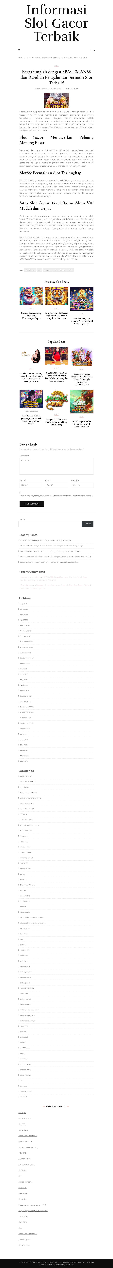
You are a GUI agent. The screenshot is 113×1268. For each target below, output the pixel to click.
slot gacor (47, 270)
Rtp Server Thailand (27, 885)
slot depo (24, 961)
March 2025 (24, 691)
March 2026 (24, 625)
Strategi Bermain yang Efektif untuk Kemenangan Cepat (31, 316)
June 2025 (24, 674)
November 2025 (26, 647)
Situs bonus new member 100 (32, 1205)
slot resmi (24, 1037)
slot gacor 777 (25, 999)
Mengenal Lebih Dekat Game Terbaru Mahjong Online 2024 (56, 422)
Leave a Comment (71, 88)
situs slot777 (24, 928)
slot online (24, 1026)
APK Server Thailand (28, 782)
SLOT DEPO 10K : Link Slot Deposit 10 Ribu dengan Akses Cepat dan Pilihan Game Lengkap (55, 557)
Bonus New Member (28, 793)
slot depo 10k (25, 966)
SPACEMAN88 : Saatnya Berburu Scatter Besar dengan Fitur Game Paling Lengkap (52, 546)
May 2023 (24, 761)
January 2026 (25, 636)
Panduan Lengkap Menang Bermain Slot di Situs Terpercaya (82, 321)
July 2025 (23, 669)
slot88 (70, 270)
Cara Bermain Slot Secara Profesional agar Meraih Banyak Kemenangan (56, 316)
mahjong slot (25, 847)
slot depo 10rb (25, 972)
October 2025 (25, 653)
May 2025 (23, 680)
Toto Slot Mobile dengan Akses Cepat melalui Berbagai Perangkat (45, 540)
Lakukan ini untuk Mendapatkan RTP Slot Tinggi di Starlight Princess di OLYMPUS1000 (81, 379)
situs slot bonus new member (31, 918)
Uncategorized (31, 411)
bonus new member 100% (30, 798)
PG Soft (23, 879)
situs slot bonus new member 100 (33, 923)
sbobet (23, 890)
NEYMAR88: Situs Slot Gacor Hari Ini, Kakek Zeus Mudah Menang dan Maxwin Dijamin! (56, 377)
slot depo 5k (25, 983)
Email (48, 480)
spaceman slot (26, 1064)
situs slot (22, 1188)
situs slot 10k (25, 912)
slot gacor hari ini (59, 270)
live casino (24, 841)
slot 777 (23, 945)
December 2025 (26, 642)
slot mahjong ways (27, 1015)
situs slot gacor (30, 270)
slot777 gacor (25, 1048)
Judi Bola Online (26, 820)
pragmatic (23, 1130)
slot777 (23, 1042)
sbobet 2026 (25, 896)
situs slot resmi (25, 1182)
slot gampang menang (29, 1010)
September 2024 (26, 723)
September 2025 (26, 658)
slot (56, 65)
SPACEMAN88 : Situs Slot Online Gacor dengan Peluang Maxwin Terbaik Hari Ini (51, 551)
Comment (24, 456)
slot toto (22, 1170)
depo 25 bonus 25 (27, 809)
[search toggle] (94, 50)
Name (23, 480)
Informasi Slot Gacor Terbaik (56, 23)
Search (21, 519)
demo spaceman (27, 803)
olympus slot (24, 1159)
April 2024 (24, 750)
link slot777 (24, 836)
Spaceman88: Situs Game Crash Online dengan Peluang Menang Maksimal (49, 562)
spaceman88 (25, 1070)
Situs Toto (24, 934)
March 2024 (24, 756)
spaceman (24, 1059)
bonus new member (30, 577)
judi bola (23, 814)
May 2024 (24, 745)
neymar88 (24, 863)
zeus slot (23, 1097)
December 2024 (26, 707)
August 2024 (25, 729)
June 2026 (24, 609)
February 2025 (25, 696)
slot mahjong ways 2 (28, 1021)
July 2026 (23, 604)
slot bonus (24, 956)
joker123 (22, 1153)
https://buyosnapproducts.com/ (33, 1211)
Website (75, 480)
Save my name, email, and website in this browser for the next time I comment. (56, 496)
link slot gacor (25, 1240)
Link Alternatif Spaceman (29, 825)
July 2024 (23, 734)
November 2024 (26, 712)
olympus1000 (25, 869)
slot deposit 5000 (27, 988)
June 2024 (24, 739)
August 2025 (25, 663)
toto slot (23, 1086)
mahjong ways (25, 852)
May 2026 (24, 614)
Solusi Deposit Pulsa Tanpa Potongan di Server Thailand (82, 424)
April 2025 (24, 685)
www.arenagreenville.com (31, 121)
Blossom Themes (48, 1265)
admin (39, 88)
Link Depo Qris (26, 831)
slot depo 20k (25, 977)
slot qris (23, 1032)
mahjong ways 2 (26, 858)
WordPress (69, 1265)
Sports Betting (25, 1075)
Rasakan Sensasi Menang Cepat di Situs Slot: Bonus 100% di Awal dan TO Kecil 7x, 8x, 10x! (31, 377)
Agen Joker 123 (26, 776)
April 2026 (24, 620)
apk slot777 (24, 787)
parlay (22, 874)
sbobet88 (24, 907)
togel (22, 1081)
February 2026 (25, 631)
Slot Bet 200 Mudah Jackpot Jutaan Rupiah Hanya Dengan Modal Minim (31, 419)
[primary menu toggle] (19, 50)
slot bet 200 (25, 950)
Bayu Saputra (27, 585)
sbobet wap (25, 901)
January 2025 (25, 701)
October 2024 (25, 718)
